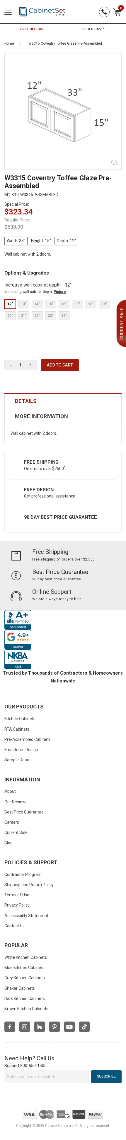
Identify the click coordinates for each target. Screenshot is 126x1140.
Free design (31, 29)
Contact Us (14, 925)
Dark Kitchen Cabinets (24, 998)
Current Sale (16, 832)
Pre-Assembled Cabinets (27, 739)
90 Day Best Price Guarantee (60, 517)
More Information (41, 416)
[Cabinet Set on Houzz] (39, 1027)
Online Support (51, 591)
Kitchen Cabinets (19, 718)
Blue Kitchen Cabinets (24, 967)
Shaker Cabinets (19, 988)
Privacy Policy (17, 905)
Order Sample (95, 29)
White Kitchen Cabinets (25, 957)
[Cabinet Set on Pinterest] (54, 1027)
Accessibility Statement (26, 915)
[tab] (63, 401)
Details (26, 401)
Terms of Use (16, 895)
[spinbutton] (20, 365)
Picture (60, 292)
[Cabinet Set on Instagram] (24, 1027)
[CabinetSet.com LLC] (42, 11)
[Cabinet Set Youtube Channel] (69, 1027)
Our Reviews (16, 801)
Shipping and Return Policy (29, 884)
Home (9, 43)
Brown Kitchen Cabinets (26, 1008)
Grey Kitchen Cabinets (24, 977)
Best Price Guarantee (60, 571)
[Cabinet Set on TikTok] (84, 1027)
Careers (11, 822)
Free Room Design (21, 749)
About (10, 791)
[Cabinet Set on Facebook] (9, 1027)
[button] (30, 365)
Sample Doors (17, 759)
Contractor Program (23, 874)
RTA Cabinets (16, 729)
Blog (8, 843)
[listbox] (63, 309)
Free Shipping (41, 462)
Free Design (39, 490)
